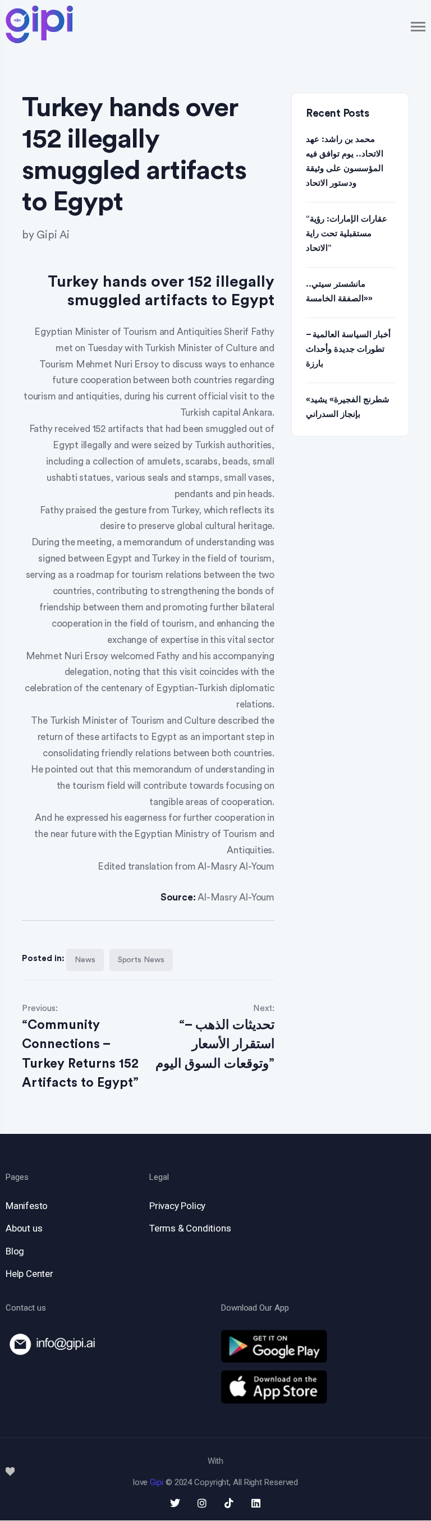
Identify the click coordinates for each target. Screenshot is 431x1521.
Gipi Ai (53, 235)
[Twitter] (175, 1503)
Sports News (141, 960)
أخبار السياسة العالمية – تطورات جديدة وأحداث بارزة (348, 349)
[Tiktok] (229, 1503)
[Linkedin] (256, 1503)
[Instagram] (202, 1503)
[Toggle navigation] (418, 26)
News (85, 960)
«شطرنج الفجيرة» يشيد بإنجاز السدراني (347, 407)
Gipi (156, 1482)
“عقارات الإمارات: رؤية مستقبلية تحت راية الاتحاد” (346, 233)
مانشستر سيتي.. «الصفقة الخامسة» (339, 291)
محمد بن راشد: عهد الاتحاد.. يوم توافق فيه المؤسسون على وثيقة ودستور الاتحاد (344, 161)
